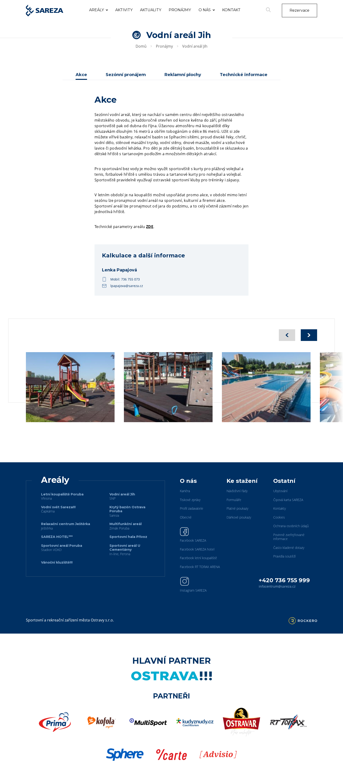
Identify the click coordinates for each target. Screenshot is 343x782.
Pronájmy (180, 10)
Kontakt (231, 10)
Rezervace (299, 10)
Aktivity (124, 10)
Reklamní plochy (182, 74)
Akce (81, 74)
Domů (141, 46)
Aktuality (150, 10)
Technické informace (243, 74)
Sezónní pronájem (126, 74)
